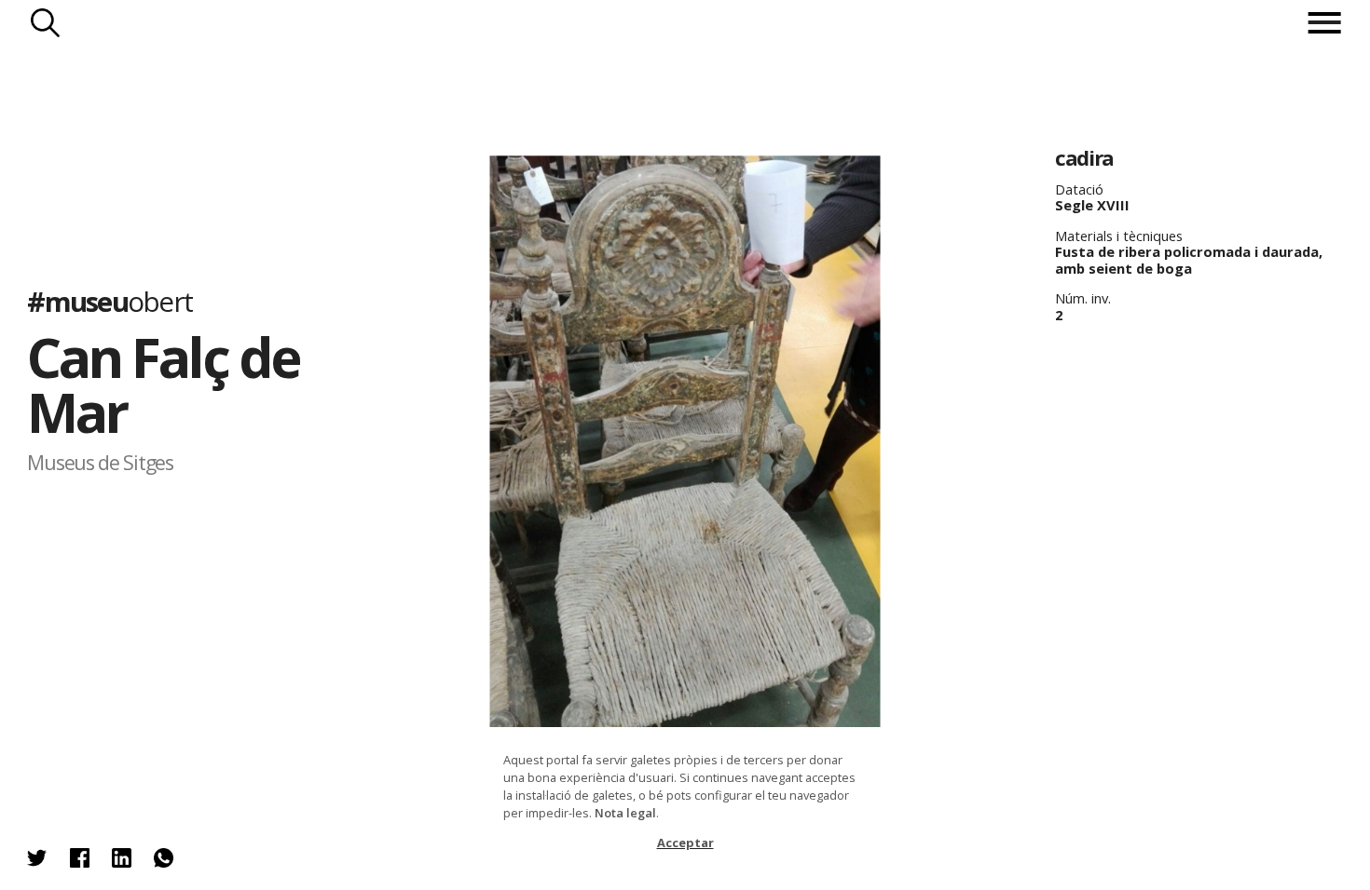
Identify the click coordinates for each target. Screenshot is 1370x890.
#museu (109, 300)
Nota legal (625, 812)
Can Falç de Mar (163, 384)
